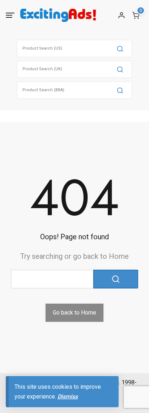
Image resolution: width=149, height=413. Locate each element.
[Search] (120, 48)
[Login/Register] (121, 15)
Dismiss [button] (68, 396)
